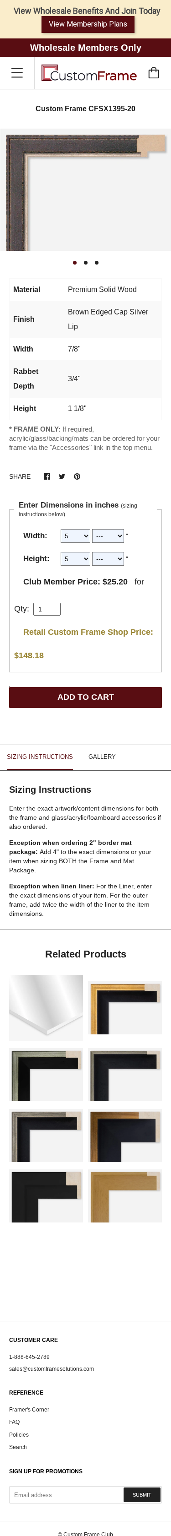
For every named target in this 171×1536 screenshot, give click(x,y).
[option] (85, 190)
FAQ (14, 1422)
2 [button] (86, 263)
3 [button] (96, 263)
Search (18, 1447)
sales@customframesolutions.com (51, 1369)
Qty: (21, 608)
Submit (142, 1495)
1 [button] (75, 263)
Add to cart (85, 697)
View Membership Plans (88, 24)
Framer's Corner (29, 1409)
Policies (19, 1435)
